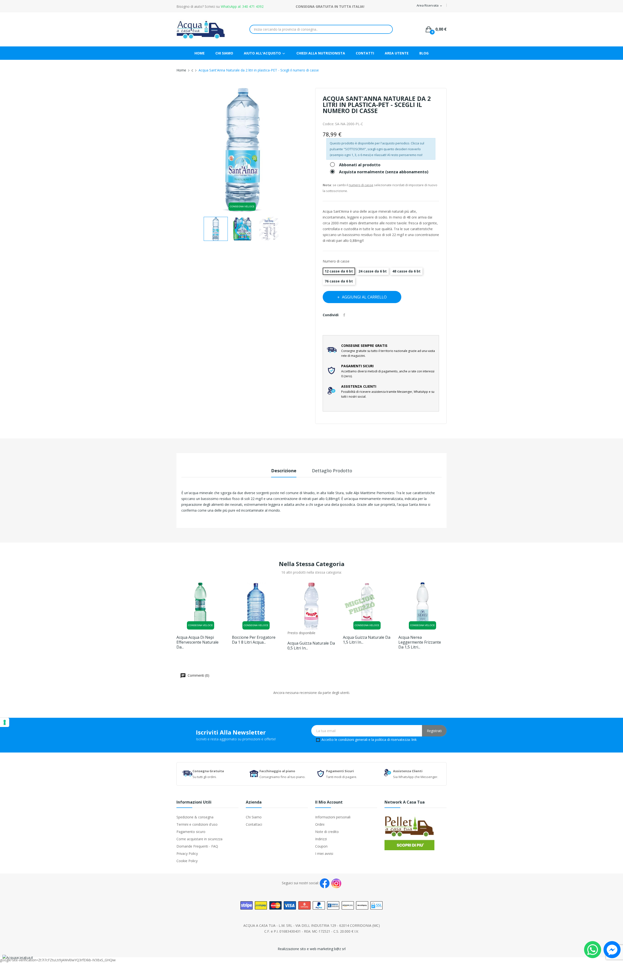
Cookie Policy (187, 860)
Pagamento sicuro (190, 831)
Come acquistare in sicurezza (199, 839)
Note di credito (327, 831)
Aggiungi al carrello (364, 297)
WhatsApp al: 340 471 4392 (242, 6)
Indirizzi (321, 839)
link (414, 739)
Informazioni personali (332, 817)
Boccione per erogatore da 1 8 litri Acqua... (253, 640)
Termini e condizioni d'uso (197, 824)
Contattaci (254, 824)
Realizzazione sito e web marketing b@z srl (312, 948)
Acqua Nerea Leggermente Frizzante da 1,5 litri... (419, 642)
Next (307, 151)
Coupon (321, 846)
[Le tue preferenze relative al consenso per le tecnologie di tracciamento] (4, 722)
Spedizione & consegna (194, 817)
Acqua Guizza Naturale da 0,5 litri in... (311, 645)
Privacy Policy (187, 853)
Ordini (319, 824)
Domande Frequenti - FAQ (197, 846)
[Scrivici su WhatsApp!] (592, 949)
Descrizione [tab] (283, 470)
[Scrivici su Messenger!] (612, 949)
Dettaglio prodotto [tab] (332, 470)
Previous (176, 151)
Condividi (345, 315)
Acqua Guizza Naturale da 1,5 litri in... (366, 640)
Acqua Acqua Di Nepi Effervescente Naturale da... (197, 642)
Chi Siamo (254, 817)
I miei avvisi (324, 853)
